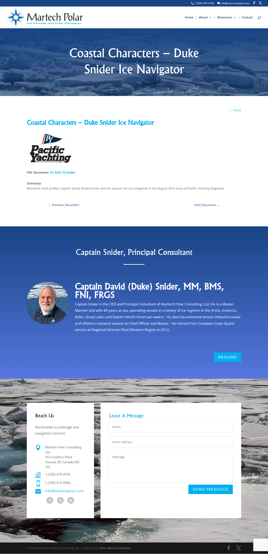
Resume (227, 357)
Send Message (211, 489)
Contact (247, 17)
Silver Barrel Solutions (115, 548)
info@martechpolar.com (64, 491)
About (203, 17)
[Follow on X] (60, 500)
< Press (235, 110)
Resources (224, 17)
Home (189, 17)
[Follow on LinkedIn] (70, 500)
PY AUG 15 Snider (62, 172)
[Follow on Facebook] (49, 500)
